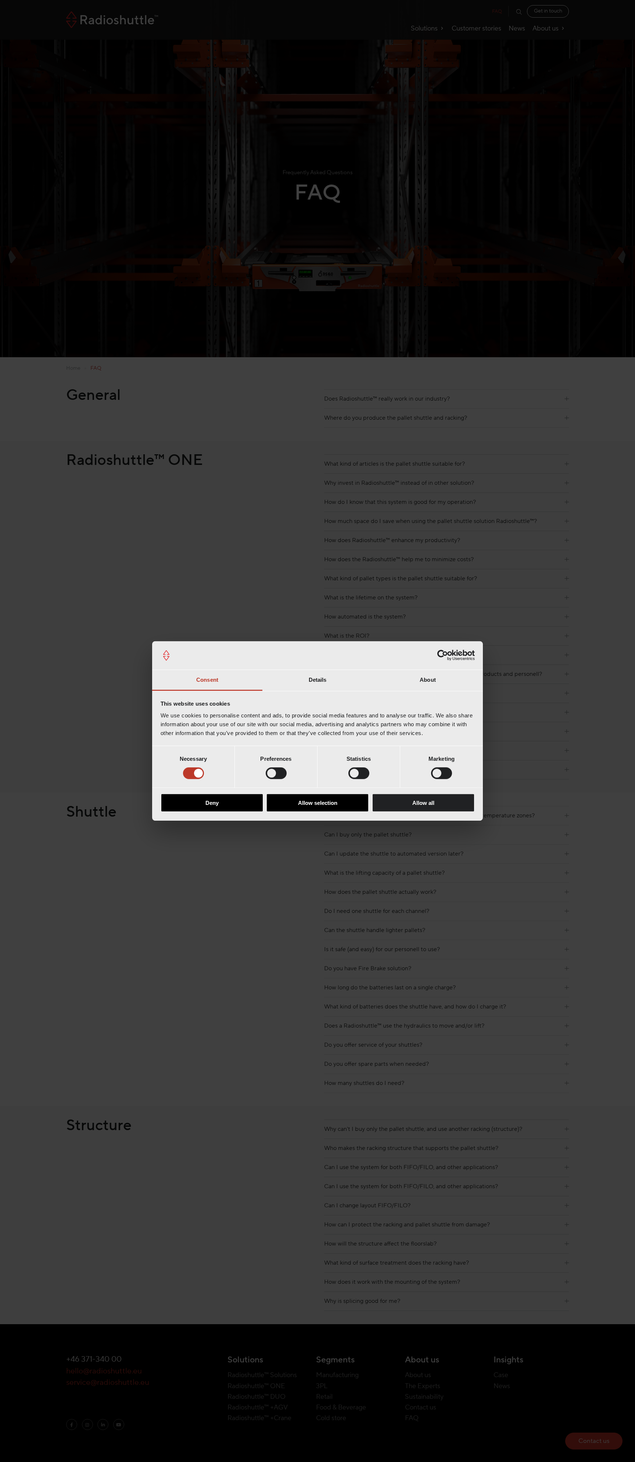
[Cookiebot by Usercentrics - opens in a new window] (442, 655)
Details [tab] (318, 680)
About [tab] (428, 680)
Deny (212, 802)
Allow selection (317, 802)
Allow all (423, 802)
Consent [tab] (207, 680)
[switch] (276, 773)
